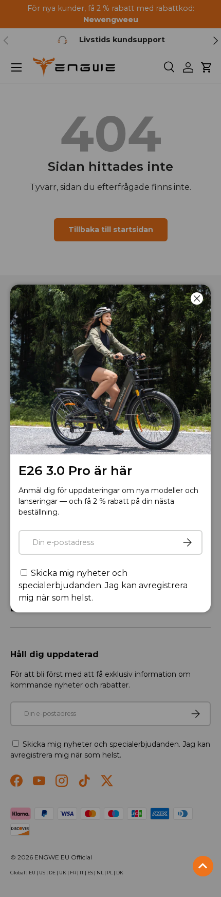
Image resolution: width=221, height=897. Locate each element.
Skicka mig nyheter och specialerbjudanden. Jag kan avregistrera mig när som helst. (103, 585)
